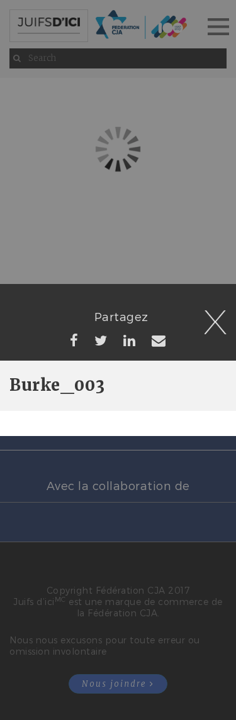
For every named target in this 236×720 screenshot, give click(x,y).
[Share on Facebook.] (74, 340)
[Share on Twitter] (101, 340)
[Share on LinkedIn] (129, 340)
